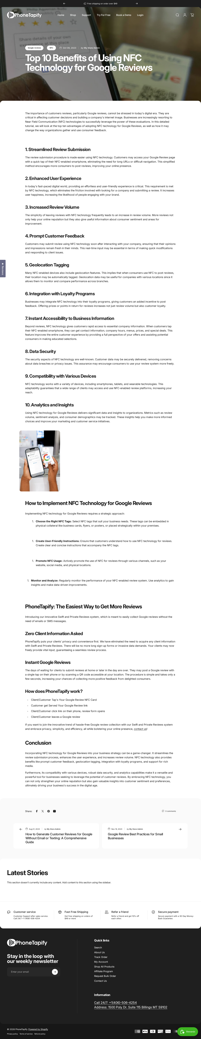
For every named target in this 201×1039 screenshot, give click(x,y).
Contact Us (100, 980)
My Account (101, 961)
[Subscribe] (55, 972)
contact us (140, 728)
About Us (99, 952)
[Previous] (64, 3)
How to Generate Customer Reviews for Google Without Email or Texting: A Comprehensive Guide (58, 838)
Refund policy (39, 1034)
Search (98, 947)
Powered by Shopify (38, 1029)
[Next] (136, 3)
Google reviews (34, 48)
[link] (130, 1007)
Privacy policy (12, 1034)
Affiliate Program (103, 971)
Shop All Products (104, 966)
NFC (51, 48)
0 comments (170, 811)
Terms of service (26, 1034)
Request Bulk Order (105, 976)
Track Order (100, 957)
